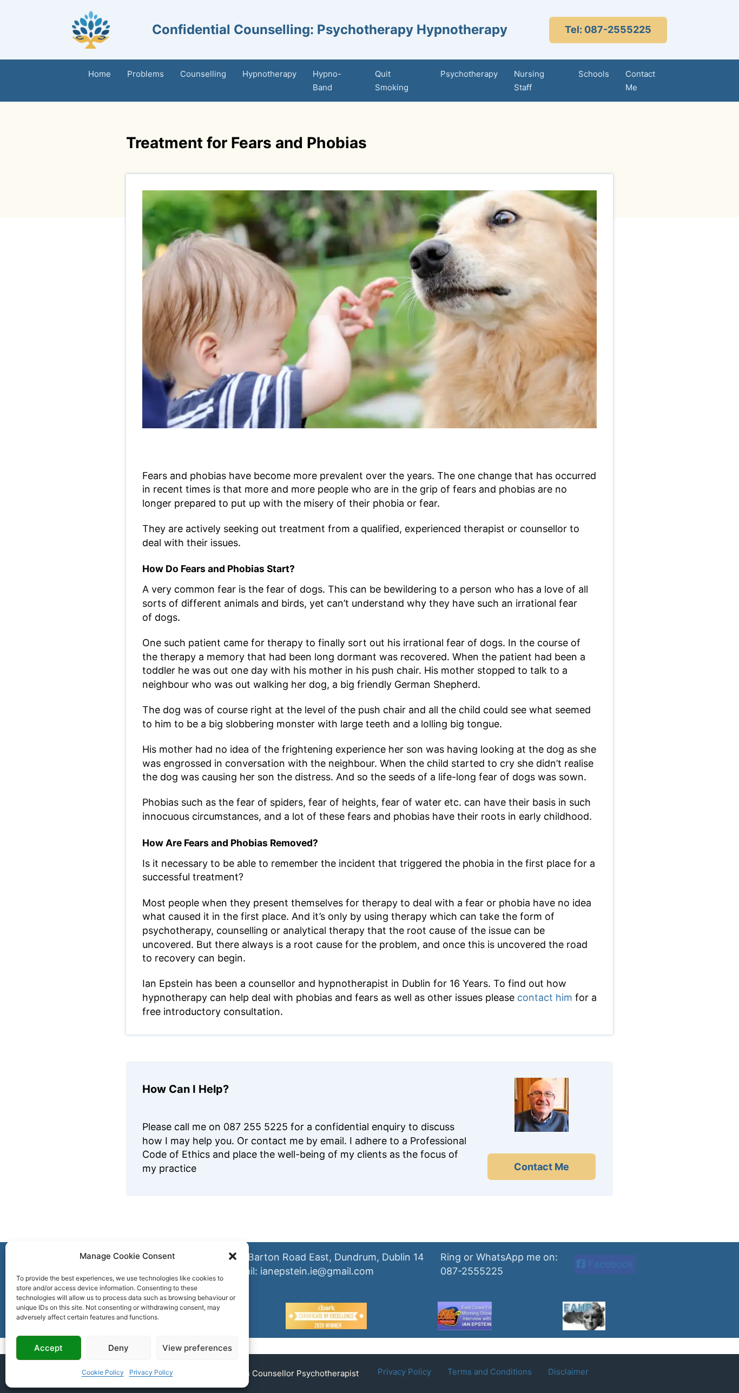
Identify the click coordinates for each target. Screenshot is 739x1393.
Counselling (203, 74)
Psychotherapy (469, 74)
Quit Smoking (391, 81)
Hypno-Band (327, 81)
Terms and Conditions (489, 1372)
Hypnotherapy (269, 74)
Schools (593, 74)
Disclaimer (568, 1372)
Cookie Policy (103, 1372)
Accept (48, 1348)
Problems (145, 74)
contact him (544, 997)
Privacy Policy (151, 1372)
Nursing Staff (529, 81)
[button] (232, 1256)
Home (99, 74)
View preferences (197, 1348)
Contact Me (640, 81)
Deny (118, 1348)
